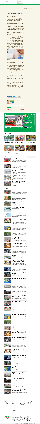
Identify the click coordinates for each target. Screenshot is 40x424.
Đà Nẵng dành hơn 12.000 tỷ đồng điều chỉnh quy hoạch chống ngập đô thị (18, 190)
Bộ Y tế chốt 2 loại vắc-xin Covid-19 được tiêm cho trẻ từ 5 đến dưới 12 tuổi (29, 8)
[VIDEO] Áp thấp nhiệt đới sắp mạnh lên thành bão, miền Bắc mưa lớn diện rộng (30, 123)
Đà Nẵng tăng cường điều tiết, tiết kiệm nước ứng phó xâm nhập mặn (19, 202)
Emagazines (29, 403)
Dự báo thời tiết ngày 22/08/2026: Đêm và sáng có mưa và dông (30, 120)
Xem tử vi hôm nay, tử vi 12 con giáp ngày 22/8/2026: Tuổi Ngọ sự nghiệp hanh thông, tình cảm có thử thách (19, 244)
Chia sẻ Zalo (14, 96)
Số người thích (22, 109)
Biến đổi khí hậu (5, 402)
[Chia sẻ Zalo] (6, 8)
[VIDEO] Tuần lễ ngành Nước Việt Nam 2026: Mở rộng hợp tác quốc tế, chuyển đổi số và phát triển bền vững (30, 117)
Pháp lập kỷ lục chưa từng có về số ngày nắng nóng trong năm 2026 (19, 267)
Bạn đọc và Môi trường (22, 405)
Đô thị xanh (5, 405)
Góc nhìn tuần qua (14, 410)
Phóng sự (13, 411)
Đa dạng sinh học (21, 401)
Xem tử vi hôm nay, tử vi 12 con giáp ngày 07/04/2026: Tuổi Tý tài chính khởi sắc (8, 153)
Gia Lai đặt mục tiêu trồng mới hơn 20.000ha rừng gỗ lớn (19, 196)
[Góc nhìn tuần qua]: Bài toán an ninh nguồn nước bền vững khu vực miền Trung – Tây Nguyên (13, 129)
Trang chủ (8, 6)
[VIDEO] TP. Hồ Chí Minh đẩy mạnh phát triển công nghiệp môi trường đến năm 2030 (30, 127)
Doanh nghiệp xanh (30, 401)
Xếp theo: (18, 109)
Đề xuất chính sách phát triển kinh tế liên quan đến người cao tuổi (19, 152)
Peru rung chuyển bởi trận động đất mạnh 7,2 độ (18, 378)
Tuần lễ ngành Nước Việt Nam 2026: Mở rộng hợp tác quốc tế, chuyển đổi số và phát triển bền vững (19, 261)
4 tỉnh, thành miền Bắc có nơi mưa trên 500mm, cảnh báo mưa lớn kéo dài (18, 208)
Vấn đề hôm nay (5, 401)
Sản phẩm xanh (29, 402)
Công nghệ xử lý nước (14, 401)
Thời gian (20, 109)
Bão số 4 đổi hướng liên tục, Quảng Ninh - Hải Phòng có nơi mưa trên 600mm (18, 213)
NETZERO (13, 403)
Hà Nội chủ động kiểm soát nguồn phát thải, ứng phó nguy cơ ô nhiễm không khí (18, 284)
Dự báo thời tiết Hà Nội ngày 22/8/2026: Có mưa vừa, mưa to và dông (19, 273)
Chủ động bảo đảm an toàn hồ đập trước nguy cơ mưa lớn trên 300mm (19, 255)
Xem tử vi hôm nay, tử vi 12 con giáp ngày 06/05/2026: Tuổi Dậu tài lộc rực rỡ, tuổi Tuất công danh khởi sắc (19, 142)
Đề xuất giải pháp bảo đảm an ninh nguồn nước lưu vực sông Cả (19, 176)
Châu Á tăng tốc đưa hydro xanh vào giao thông (18, 320)
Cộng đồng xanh (14, 6)
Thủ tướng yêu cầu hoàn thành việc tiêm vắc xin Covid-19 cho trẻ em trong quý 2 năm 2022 (18, 101)
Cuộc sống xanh (11, 6)
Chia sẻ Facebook (9, 96)
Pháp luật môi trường (22, 403)
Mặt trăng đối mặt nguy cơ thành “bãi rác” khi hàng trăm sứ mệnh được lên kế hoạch (19, 164)
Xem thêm (15, 395)
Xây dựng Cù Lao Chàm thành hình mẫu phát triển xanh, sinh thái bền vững (8, 142)
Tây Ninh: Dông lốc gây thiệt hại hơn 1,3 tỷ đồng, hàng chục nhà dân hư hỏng (18, 182)
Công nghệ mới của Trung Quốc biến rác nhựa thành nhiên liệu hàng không (19, 226)
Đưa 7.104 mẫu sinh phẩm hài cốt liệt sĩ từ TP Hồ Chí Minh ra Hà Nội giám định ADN (19, 302)
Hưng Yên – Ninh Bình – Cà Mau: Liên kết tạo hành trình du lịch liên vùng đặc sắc (30, 142)
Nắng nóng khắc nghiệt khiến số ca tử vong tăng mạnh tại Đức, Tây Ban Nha (19, 249)
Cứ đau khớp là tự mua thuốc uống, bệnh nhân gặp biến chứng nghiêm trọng (19, 238)
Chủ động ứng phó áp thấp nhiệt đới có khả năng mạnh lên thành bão (18, 170)
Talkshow (13, 409)
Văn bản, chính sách (22, 404)
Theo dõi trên (26, 114)
